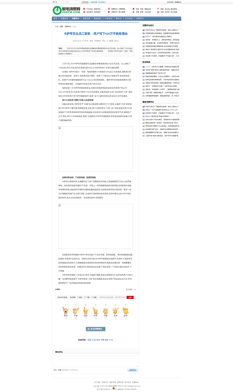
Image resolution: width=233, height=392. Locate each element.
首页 (55, 19)
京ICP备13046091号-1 (104, 389)
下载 (88, 297)
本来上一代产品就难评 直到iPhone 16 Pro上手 (161, 110)
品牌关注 (140, 19)
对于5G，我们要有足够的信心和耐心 (158, 36)
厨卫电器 (174, 12)
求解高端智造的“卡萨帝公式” (155, 73)
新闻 (84, 10)
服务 (133, 10)
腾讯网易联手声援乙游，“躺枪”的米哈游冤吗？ (162, 132)
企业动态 (147, 12)
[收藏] (111, 41)
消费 (109, 10)
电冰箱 (167, 9)
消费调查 (122, 9)
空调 (162, 12)
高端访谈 (147, 9)
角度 (98, 340)
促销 (141, 12)
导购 (141, 9)
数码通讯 (174, 9)
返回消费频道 (96, 329)
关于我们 (97, 382)
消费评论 (114, 12)
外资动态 (108, 19)
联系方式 (105, 382)
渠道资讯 (89, 12)
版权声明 (112, 382)
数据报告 (97, 19)
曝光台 (119, 19)
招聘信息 (120, 382)
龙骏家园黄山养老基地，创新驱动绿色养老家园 (162, 33)
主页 (56, 26)
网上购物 (122, 12)
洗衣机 (167, 12)
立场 (94, 340)
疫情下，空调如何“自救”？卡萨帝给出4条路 (161, 86)
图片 (81, 297)
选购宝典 (86, 19)
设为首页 (170, 2)
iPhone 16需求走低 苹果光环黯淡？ (157, 116)
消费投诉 (114, 9)
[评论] (116, 41)
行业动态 (89, 9)
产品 (158, 10)
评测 (137, 12)
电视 (162, 9)
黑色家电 (97, 12)
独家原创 (97, 9)
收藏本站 (178, 2)
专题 (137, 9)
